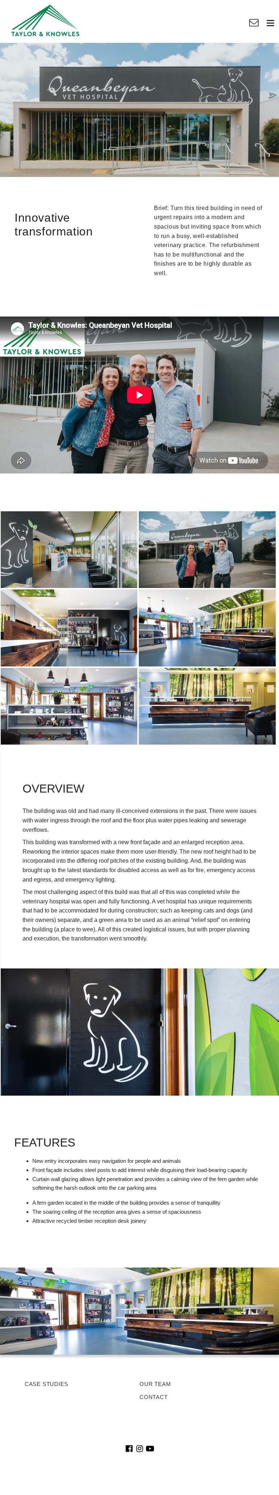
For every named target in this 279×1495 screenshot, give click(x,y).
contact (154, 1397)
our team (155, 1384)
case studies (46, 1384)
